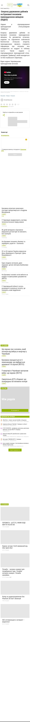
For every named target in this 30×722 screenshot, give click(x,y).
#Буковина (3, 95)
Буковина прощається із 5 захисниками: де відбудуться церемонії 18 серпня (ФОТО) (13, 362)
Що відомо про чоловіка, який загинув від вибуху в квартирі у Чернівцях (14, 351)
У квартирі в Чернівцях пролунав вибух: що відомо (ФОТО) (15, 372)
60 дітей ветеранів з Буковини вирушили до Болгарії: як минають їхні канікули (14, 232)
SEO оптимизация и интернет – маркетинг (13, 621)
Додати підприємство (15, 450)
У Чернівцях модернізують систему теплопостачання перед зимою (14, 221)
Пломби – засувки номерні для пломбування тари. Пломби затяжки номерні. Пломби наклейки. (13, 572)
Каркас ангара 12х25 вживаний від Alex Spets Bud (14, 547)
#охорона (13, 95)
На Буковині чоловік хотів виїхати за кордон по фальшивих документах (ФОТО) (15, 276)
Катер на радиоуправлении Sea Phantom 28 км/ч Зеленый (13, 598)
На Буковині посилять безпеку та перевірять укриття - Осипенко (13, 242)
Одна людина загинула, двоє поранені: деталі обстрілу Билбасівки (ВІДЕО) (15, 265)
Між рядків (8, 399)
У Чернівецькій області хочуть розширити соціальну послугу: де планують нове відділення (13, 288)
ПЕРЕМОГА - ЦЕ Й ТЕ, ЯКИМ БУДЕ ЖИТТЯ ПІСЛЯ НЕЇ (14, 524)
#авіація (8, 95)
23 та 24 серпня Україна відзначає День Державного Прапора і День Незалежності (14, 253)
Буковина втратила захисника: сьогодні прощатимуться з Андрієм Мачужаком (14, 210)
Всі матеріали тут (15, 410)
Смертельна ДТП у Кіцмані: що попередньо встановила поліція (14, 380)
